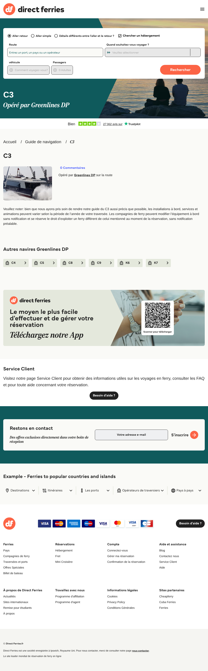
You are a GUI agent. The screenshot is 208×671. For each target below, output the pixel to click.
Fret (57, 556)
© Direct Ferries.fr (13, 643)
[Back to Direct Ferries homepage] (33, 9)
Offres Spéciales (13, 567)
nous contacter (140, 650)
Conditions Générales (121, 607)
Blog (162, 550)
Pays (6, 550)
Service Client (168, 561)
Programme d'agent (67, 602)
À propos (9, 613)
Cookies (112, 596)
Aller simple (43, 35)
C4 (13, 263)
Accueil (9, 142)
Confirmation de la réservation (126, 561)
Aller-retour (20, 35)
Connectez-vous (117, 550)
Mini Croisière (64, 561)
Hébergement (64, 550)
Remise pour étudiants (17, 607)
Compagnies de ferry (16, 556)
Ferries (163, 607)
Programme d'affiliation (69, 596)
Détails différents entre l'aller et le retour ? (86, 35)
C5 (42, 263)
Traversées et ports (15, 561)
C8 (70, 263)
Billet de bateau (13, 573)
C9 (99, 263)
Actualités (9, 596)
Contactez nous (169, 556)
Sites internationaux (15, 602)
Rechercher (180, 70)
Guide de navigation (43, 142)
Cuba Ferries (167, 602)
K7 (156, 263)
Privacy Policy (116, 602)
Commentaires (72, 168)
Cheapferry (166, 596)
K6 (128, 263)
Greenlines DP (84, 175)
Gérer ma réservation (120, 556)
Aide (162, 567)
